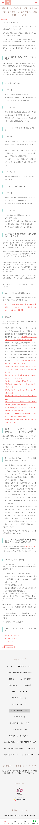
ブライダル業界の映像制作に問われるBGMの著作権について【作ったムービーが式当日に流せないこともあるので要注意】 (21, 307)
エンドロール (9, 641)
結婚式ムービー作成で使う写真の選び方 (18, 381)
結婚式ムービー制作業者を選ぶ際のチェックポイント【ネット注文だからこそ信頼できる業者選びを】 (21, 369)
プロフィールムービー (12, 638)
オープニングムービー (12, 635)
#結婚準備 (4, 19)
